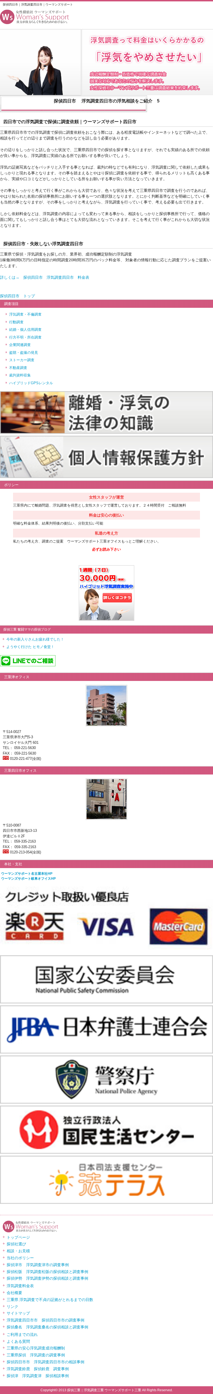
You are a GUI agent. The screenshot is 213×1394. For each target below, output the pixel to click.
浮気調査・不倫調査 (25, 314)
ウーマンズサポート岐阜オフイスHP (28, 879)
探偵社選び (16, 1244)
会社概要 (14, 1292)
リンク (12, 1306)
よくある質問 (18, 1341)
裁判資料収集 (20, 375)
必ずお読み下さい (106, 549)
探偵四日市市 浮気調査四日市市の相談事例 (45, 1362)
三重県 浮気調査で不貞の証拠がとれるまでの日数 (50, 1299)
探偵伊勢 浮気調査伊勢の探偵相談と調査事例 (47, 1278)
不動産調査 (18, 368)
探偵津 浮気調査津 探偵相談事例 (38, 1376)
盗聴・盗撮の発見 (23, 352)
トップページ (18, 1237)
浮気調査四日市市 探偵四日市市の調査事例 (45, 1320)
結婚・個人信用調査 (25, 329)
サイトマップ (18, 1313)
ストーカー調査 (21, 360)
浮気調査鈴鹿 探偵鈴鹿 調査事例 (38, 1369)
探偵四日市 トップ (17, 296)
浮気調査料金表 (20, 1286)
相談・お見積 (18, 1251)
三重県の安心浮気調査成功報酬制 (36, 1348)
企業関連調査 (20, 345)
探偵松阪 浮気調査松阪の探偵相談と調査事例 (47, 1271)
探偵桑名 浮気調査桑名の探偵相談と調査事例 (47, 1327)
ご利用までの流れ (22, 1334)
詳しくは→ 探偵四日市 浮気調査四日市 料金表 (44, 277)
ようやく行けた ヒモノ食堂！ (30, 647)
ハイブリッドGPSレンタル (31, 383)
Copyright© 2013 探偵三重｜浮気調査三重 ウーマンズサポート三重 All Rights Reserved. (106, 1390)
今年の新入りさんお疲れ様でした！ (35, 639)
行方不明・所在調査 (25, 337)
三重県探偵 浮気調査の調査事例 (36, 1355)
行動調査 (16, 322)
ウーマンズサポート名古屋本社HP (26, 874)
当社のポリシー (20, 1258)
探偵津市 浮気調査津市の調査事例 (38, 1265)
